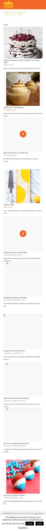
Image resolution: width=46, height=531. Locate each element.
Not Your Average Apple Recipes (16, 443)
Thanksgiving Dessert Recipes (15, 298)
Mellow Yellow (8, 205)
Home (14, 15)
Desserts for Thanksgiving (13, 107)
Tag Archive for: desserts (14, 12)
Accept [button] (29, 523)
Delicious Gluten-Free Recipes (15, 252)
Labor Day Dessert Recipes (14, 495)
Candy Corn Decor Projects (14, 351)
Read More (23, 528)
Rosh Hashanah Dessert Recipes (16, 398)
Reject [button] (39, 523)
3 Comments (7, 498)
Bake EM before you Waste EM (15, 153)
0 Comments (7, 255)
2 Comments (7, 353)
